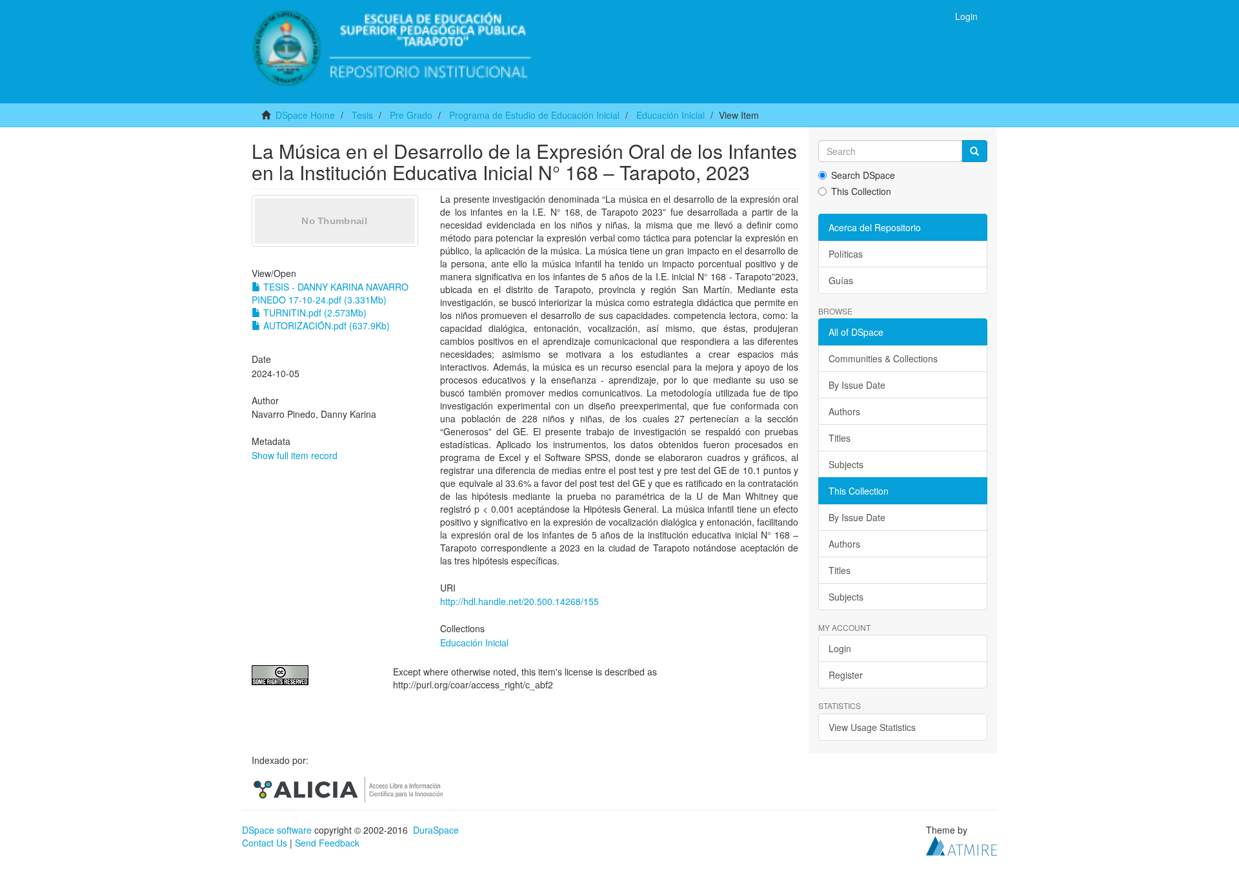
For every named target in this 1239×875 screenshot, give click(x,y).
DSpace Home (305, 114)
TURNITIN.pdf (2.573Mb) (314, 312)
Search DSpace (863, 175)
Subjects (846, 464)
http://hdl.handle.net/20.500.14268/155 (519, 601)
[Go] (974, 151)
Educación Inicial (670, 114)
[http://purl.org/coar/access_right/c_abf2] (313, 675)
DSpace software (277, 829)
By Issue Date (857, 384)
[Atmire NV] (961, 844)
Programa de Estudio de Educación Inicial (534, 114)
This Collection (861, 191)
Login (840, 648)
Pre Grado (411, 114)
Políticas (846, 253)
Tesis (362, 114)
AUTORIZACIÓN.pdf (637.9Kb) (325, 325)
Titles (840, 437)
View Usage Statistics (872, 727)
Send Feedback (327, 842)
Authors (844, 411)
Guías (841, 280)
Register (846, 674)
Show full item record (294, 455)
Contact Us (264, 842)
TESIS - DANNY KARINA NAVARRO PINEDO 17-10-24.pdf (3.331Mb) (330, 293)
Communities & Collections (883, 358)
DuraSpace (436, 829)
